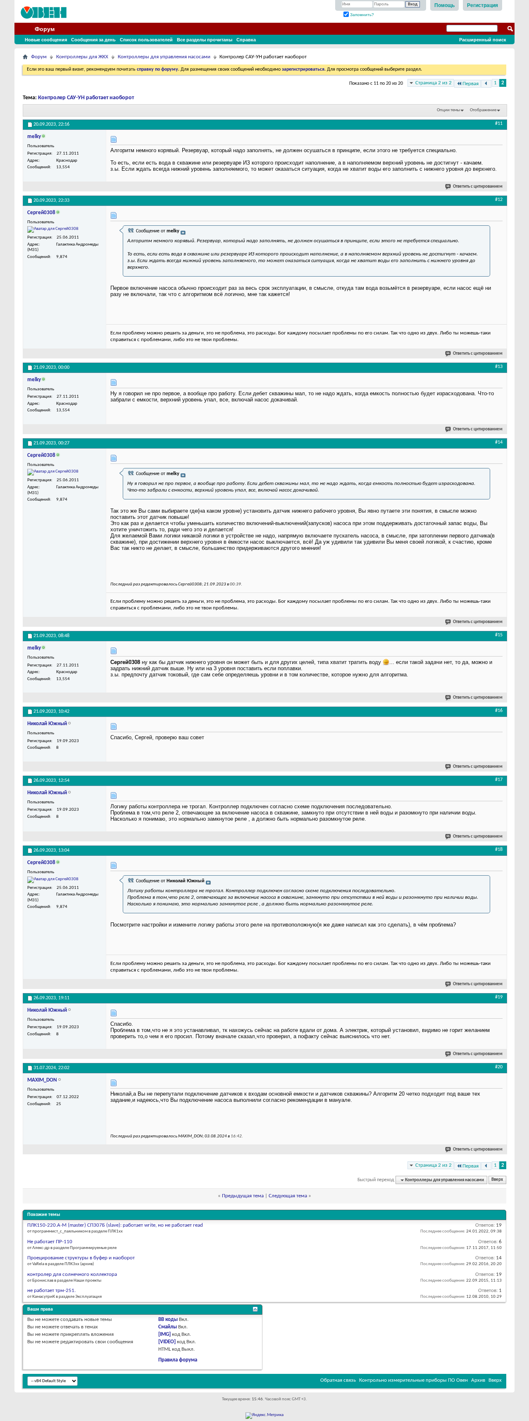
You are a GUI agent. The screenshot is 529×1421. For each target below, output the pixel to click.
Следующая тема (288, 1196)
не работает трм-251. (51, 1290)
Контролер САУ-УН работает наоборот (86, 98)
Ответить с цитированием (478, 186)
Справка (246, 39)
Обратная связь (338, 1380)
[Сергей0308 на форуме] (53, 229)
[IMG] (164, 1334)
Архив (478, 1380)
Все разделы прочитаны (204, 39)
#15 (499, 635)
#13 (499, 366)
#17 (499, 779)
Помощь (444, 5)
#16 (499, 710)
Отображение (483, 110)
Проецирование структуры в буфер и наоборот (81, 1258)
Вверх (497, 1180)
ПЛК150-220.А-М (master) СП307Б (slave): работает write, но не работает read (115, 1225)
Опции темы (448, 110)
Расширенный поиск (482, 39)
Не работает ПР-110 (49, 1241)
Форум (45, 29)
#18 (499, 849)
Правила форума (177, 1360)
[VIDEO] (167, 1342)
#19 (499, 997)
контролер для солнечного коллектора (72, 1274)
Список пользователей (146, 39)
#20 (499, 1067)
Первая (470, 83)
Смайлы (167, 1327)
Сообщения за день (93, 39)
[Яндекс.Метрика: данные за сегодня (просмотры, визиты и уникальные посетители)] (264, 1415)
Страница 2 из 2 (433, 83)
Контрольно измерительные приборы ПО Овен (413, 1380)
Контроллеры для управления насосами (164, 57)
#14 (499, 442)
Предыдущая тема (243, 1196)
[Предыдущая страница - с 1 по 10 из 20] (486, 84)
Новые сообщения (46, 39)
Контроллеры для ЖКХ (82, 57)
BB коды (168, 1319)
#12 (499, 199)
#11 (499, 123)
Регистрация (482, 5)
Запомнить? (361, 14)
